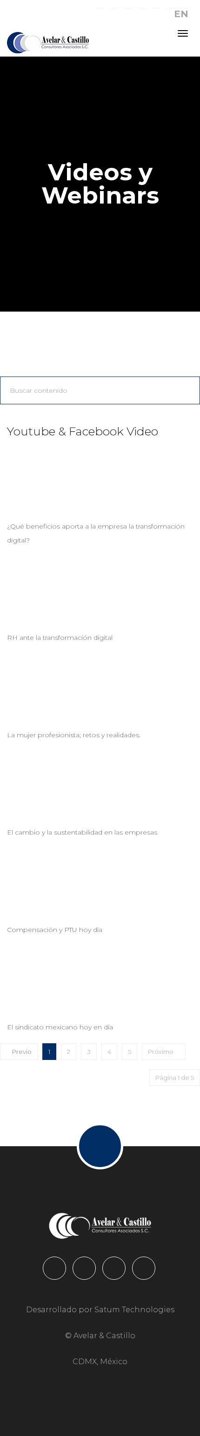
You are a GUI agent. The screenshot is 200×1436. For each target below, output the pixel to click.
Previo (21, 1051)
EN (181, 13)
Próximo (161, 1051)
